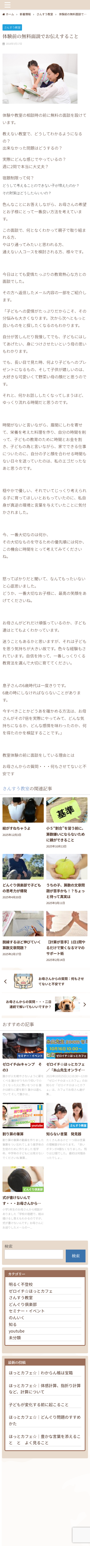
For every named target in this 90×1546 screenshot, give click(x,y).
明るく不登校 (21, 1284)
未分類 (15, 1338)
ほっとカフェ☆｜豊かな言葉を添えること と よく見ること (45, 1439)
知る (13, 1324)
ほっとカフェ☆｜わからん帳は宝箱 (41, 1373)
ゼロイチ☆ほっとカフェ (31, 1291)
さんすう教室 (12, 27)
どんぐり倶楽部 (23, 1304)
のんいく (17, 1317)
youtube (16, 1331)
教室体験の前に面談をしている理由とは (38, 755)
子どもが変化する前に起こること (39, 1404)
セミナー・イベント (27, 1311)
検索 (8, 1246)
